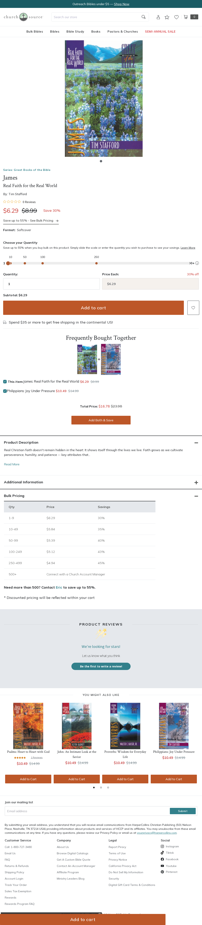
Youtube (171, 866)
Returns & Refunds (17, 866)
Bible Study (75, 31)
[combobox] (100, 17)
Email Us (10, 853)
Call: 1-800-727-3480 (18, 847)
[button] (101, 161)
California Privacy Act (122, 866)
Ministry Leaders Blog (70, 878)
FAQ (7, 859)
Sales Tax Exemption (18, 891)
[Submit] (144, 17)
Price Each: (110, 274)
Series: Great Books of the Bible (26, 170)
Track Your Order (16, 885)
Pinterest (171, 872)
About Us (63, 847)
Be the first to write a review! (101, 666)
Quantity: (10, 274)
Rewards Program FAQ (20, 904)
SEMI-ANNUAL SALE (160, 31)
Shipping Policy (14, 872)
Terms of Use (117, 853)
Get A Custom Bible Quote (73, 859)
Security (114, 878)
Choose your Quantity (20, 243)
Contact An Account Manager (76, 866)
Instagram (172, 846)
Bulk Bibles (34, 31)
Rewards (10, 897)
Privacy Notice (118, 859)
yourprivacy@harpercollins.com (157, 833)
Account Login (14, 878)
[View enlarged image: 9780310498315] (104, 98)
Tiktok (170, 852)
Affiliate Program (68, 872)
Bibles (54, 31)
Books (96, 31)
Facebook (172, 859)
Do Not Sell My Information (126, 872)
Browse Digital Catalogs (72, 853)
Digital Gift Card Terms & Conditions (132, 885)
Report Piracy (117, 847)
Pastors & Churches (123, 31)
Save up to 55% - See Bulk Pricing (28, 220)
